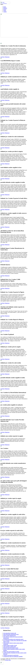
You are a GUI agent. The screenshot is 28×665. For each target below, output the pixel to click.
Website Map (8, 660)
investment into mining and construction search (13, 639)
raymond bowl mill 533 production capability (13, 656)
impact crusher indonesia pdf (9, 635)
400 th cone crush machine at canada (11, 651)
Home (4, 6)
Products (5, 8)
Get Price (3, 56)
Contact (5, 11)
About (4, 10)
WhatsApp (7, 56)
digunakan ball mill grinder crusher (10, 647)
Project (4, 9)
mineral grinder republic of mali (10, 645)
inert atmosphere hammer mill (9, 633)
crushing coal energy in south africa (10, 655)
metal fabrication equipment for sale (11, 634)
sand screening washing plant (9, 646)
